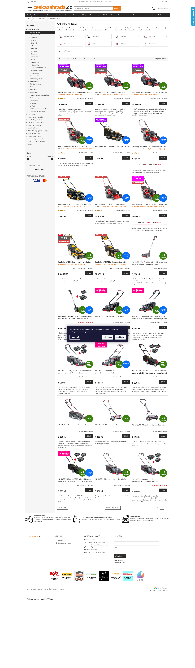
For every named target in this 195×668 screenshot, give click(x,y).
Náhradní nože (35, 62)
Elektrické (34, 43)
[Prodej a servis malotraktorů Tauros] (104, 576)
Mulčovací (34, 49)
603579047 (61, 540)
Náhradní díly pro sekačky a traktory (39, 139)
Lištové (33, 46)
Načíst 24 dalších (112, 508)
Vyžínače (33, 106)
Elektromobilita (32, 114)
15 (166, 508)
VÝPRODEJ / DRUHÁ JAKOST (36, 142)
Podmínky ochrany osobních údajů (94, 552)
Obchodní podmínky (90, 550)
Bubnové (33, 40)
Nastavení (75, 337)
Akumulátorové (35, 35)
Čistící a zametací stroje (37, 112)
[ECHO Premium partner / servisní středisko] (79, 576)
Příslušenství (34, 57)
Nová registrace (118, 560)
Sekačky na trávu (35, 32)
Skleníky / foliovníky (34, 128)
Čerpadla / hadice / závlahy (36, 123)
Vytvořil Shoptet (163, 588)
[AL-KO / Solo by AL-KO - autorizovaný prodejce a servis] (54, 576)
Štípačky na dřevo (35, 84)
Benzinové (34, 38)
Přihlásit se (119, 556)
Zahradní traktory (35, 76)
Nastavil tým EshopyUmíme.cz (159, 590)
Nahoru (63, 508)
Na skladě (35, 165)
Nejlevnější (76, 59)
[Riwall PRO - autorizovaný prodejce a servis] (116, 576)
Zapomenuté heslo (119, 563)
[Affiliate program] (140, 576)
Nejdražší (87, 59)
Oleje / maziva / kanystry (38, 68)
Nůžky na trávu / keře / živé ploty (40, 95)
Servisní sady (35, 73)
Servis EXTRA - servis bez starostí (103, 2)
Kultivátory (33, 90)
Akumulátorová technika (35, 117)
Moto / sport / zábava (34, 134)
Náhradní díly (35, 65)
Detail (89, 103)
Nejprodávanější (64, 59)
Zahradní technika (33, 29)
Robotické (34, 51)
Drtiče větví (33, 87)
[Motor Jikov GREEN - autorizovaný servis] (91, 576)
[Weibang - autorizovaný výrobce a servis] (128, 576)
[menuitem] (32, 15)
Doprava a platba (82, 2)
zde (108, 332)
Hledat (116, 8)
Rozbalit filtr (39, 169)
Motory (33, 60)
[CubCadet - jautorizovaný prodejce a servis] (67, 576)
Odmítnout (107, 337)
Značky (30, 144)
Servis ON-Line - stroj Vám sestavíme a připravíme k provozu (96, 546)
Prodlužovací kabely (37, 70)
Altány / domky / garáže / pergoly (38, 131)
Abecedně (97, 59)
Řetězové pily (34, 81)
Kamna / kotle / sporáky (35, 136)
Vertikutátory (34, 101)
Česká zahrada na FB (64, 543)
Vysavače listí (34, 103)
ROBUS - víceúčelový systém (39, 109)
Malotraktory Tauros (36, 79)
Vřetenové (34, 54)
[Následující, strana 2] (162, 508)
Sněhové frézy (34, 98)
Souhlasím (120, 337)
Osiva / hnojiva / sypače (35, 125)
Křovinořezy (34, 92)
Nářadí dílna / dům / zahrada (36, 120)
